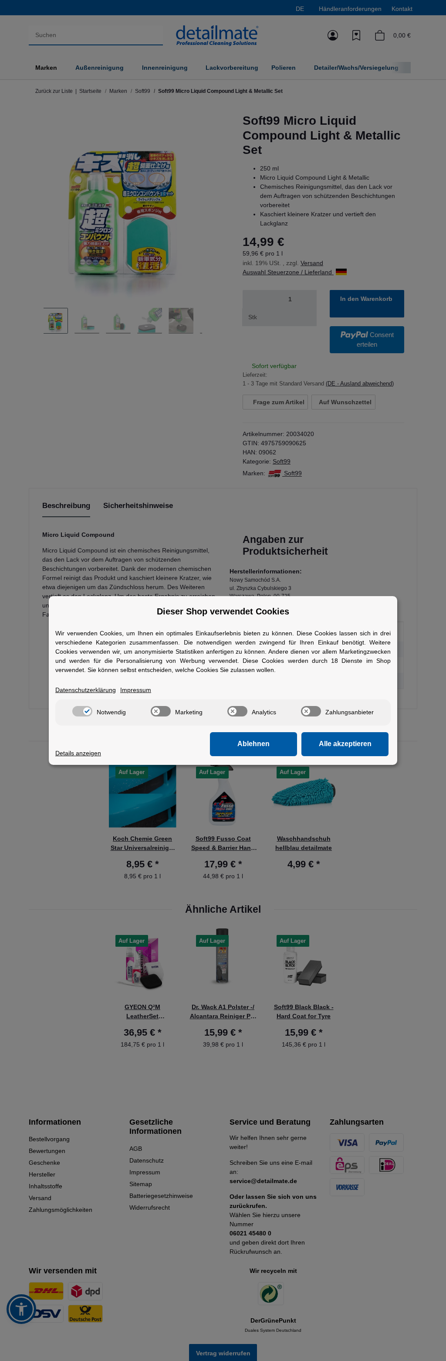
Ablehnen (253, 743)
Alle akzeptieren (345, 743)
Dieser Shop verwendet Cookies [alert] (223, 611)
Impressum (135, 689)
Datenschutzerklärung (85, 689)
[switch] (82, 711)
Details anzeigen (78, 753)
